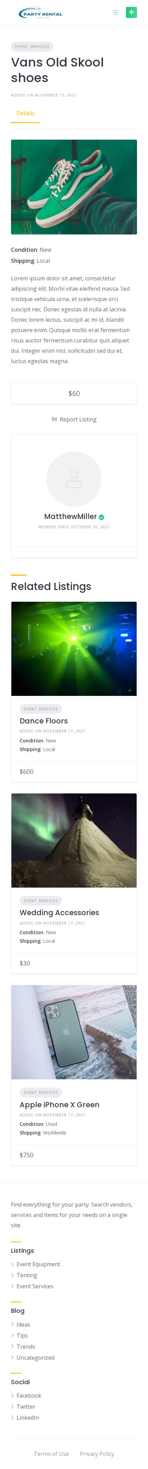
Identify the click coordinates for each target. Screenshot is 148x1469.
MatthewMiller (70, 516)
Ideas (23, 1324)
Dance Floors (44, 721)
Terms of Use (51, 1454)
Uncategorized (35, 1357)
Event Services (32, 46)
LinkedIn (28, 1417)
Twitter (26, 1406)
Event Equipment (38, 1264)
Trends (26, 1346)
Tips (22, 1335)
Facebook (29, 1395)
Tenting (27, 1275)
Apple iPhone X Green (59, 1105)
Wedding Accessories (59, 913)
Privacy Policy (97, 1454)
